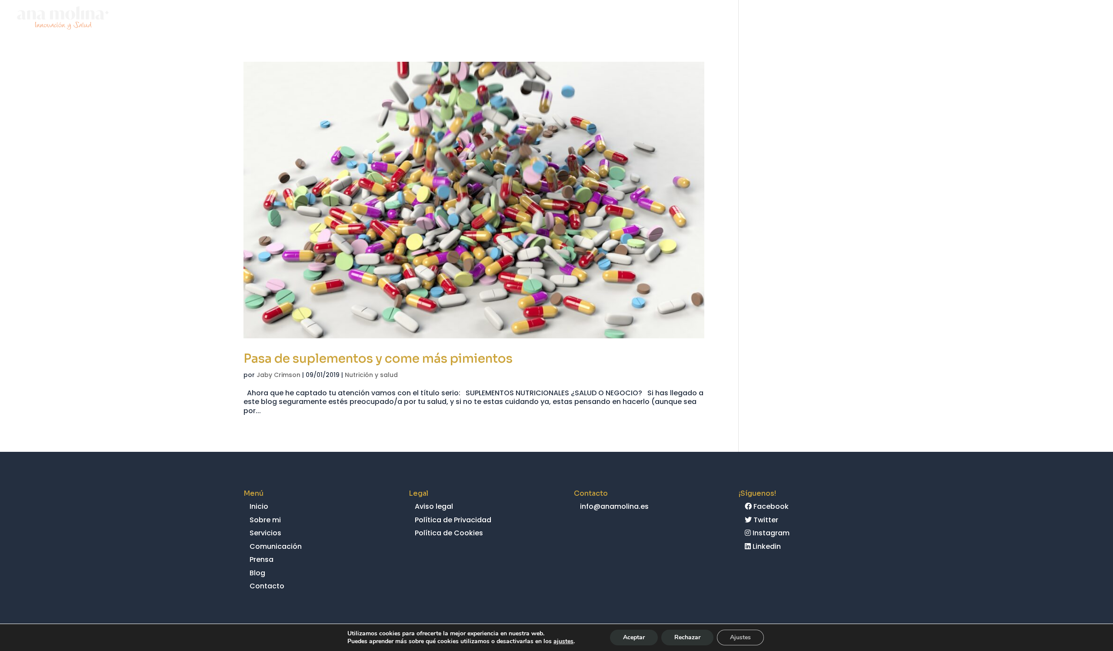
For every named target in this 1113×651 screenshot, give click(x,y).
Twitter (765, 520)
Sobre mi (851, 19)
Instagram (770, 533)
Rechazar (687, 637)
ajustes (563, 641)
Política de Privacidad (453, 520)
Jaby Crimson (278, 375)
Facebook (770, 506)
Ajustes (740, 637)
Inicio (813, 19)
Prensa (1005, 19)
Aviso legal (434, 506)
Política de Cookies (449, 533)
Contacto (1079, 19)
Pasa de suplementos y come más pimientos (378, 358)
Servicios (895, 19)
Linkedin (766, 546)
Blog (1038, 19)
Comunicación (952, 19)
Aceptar (634, 637)
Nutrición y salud (371, 375)
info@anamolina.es (614, 506)
